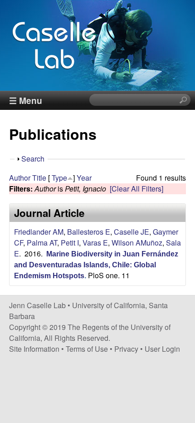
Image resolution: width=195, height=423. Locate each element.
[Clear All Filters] (136, 188)
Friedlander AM (38, 231)
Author (19, 177)
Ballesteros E (88, 231)
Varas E (95, 242)
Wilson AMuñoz (137, 242)
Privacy (126, 349)
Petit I (70, 242)
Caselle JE (131, 231)
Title (39, 177)
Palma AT (42, 242)
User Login (162, 349)
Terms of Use (87, 349)
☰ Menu (25, 100)
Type (59, 177)
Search (32, 158)
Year (84, 177)
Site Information (34, 349)
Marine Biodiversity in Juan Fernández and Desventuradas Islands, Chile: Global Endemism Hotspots (96, 265)
